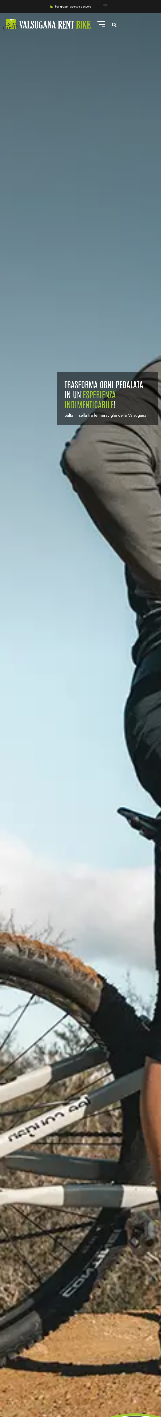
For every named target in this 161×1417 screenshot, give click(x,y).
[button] (105, 5)
